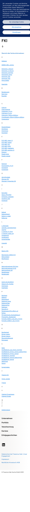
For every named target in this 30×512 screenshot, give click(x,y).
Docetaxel (5, 132)
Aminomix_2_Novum (8, 70)
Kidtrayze (4, 218)
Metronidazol (5, 256)
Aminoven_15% (6, 78)
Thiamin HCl (5, 375)
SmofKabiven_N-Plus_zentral (10, 353)
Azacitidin (4, 84)
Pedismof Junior (6, 301)
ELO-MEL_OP (6, 144)
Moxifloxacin (5, 258)
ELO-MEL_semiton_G (8, 150)
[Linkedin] (3, 445)
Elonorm (4, 152)
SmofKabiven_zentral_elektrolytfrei (12, 357)
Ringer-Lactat (6, 334)
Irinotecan (4, 200)
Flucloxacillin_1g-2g (7, 165)
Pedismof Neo (6, 303)
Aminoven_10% (6, 76)
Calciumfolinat (6, 109)
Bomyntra (4, 94)
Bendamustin (5, 92)
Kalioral (4, 212)
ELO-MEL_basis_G (7, 140)
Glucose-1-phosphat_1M (9, 181)
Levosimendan (6, 239)
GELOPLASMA (6, 177)
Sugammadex (6, 367)
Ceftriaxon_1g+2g (7, 113)
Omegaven (5, 286)
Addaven (4, 61)
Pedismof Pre (5, 305)
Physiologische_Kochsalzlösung (11, 315)
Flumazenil (5, 167)
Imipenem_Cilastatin (8, 196)
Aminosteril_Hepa (7, 74)
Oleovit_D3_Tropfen (7, 284)
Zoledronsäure (6, 410)
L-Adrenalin (5, 225)
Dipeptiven (5, 131)
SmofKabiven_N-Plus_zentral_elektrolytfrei (14, 351)
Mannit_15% (5, 251)
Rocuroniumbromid (7, 338)
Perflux (4, 313)
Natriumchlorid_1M (7, 270)
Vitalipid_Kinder (6, 396)
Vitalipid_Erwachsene (8, 394)
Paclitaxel (4, 295)
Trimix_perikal (6, 379)
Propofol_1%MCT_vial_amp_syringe (12, 319)
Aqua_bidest (5, 80)
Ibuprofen (4, 193)
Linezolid (4, 243)
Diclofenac (5, 129)
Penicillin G (5, 309)
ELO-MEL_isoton (7, 142)
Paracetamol (5, 299)
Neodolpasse (5, 272)
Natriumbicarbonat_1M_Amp (10, 266)
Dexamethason (6, 127)
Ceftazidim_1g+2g (7, 111)
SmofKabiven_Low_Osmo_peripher (12, 350)
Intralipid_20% (6, 198)
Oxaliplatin (5, 287)
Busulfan (4, 96)
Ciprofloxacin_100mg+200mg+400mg (13, 117)
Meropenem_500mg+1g (9, 255)
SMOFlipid (5, 361)
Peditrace (4, 307)
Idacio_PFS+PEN (6, 194)
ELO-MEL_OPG (6, 146)
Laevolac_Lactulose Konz (9, 227)
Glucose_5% (5, 179)
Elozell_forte (5, 154)
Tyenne (4, 382)
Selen (3, 348)
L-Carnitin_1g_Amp (7, 231)
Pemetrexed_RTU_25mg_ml (10, 311)
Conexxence (5, 119)
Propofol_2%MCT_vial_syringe (10, 320)
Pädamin (4, 297)
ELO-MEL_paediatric (8, 148)
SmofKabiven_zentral (8, 359)
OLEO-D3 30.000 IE (8, 282)
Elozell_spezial (6, 156)
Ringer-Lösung (6, 336)
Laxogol (4, 229)
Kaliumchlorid (6, 214)
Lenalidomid (5, 235)
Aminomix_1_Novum (7, 69)
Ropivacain (5, 340)
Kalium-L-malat (6, 216)
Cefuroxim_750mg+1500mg (10, 115)
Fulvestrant (5, 169)
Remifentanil (5, 332)
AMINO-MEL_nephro (8, 65)
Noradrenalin (5, 274)
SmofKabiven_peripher (8, 355)
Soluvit (4, 363)
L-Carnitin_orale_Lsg (8, 233)
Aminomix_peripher (7, 72)
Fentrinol (4, 163)
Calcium (4, 107)
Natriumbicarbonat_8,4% (9, 268)
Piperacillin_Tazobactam (9, 317)
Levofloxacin (5, 237)
